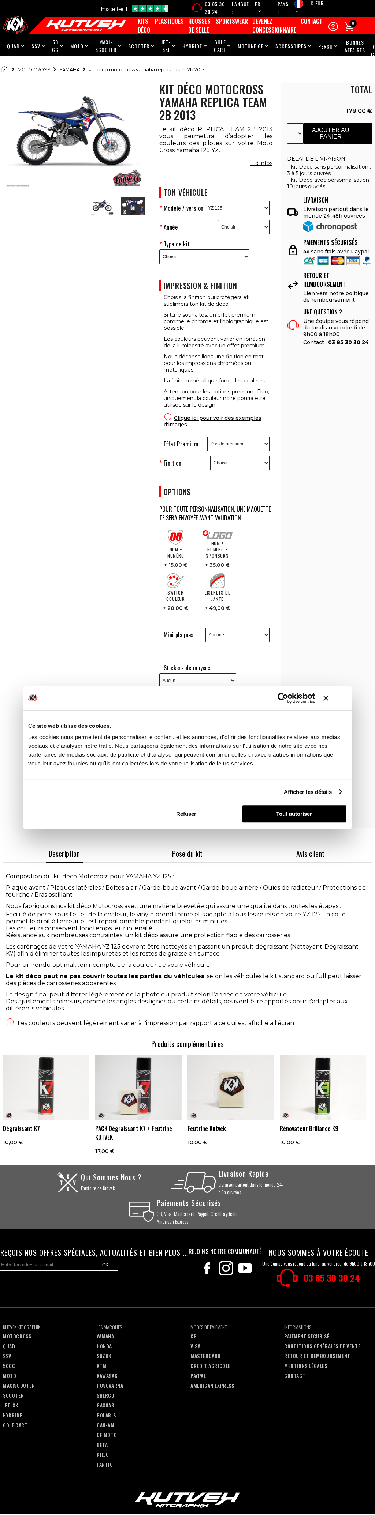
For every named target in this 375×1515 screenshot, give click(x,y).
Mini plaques (179, 634)
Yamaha (69, 69)
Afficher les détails (308, 792)
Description (64, 853)
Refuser (186, 814)
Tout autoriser (294, 814)
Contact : (336, 342)
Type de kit (177, 244)
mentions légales (305, 1365)
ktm (102, 1365)
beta (102, 1444)
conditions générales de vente (322, 1346)
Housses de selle (199, 25)
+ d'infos (261, 163)
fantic (105, 1464)
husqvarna (110, 1385)
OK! (105, 1264)
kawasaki (108, 1375)
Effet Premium (181, 444)
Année (171, 227)
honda (104, 1346)
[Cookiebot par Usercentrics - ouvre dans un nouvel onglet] (283, 698)
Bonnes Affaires (355, 46)
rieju (103, 1454)
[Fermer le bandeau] (335, 698)
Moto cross (34, 69)
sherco (106, 1395)
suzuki (105, 1356)
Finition (172, 463)
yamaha (105, 1336)
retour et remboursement (317, 1356)
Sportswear (232, 21)
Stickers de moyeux (187, 667)
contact (294, 1375)
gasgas (105, 1405)
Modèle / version (183, 208)
